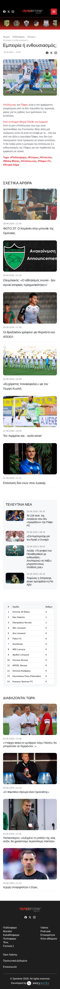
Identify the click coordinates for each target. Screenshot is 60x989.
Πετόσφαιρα (9, 938)
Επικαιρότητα (47, 935)
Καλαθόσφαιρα (11, 935)
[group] (6, 23)
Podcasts (45, 931)
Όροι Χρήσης (10, 954)
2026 (26, 978)
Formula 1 (8, 946)
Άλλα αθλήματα (48, 938)
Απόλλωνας (9, 104)
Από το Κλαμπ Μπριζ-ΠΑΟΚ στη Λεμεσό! (25, 122)
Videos (44, 927)
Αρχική (6, 37)
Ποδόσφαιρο (18, 37)
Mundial (7, 931)
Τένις (5, 942)
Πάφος (24, 104)
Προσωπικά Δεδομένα (15, 960)
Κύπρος (31, 37)
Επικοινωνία (10, 967)
